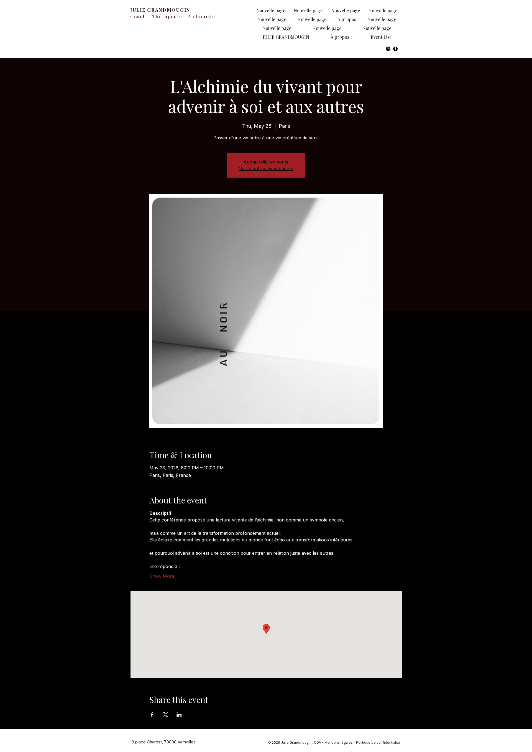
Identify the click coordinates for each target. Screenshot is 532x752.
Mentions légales (338, 742)
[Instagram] (388, 49)
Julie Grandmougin (296, 742)
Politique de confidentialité (378, 742)
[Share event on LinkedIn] (179, 714)
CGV (317, 742)
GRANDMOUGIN (168, 10)
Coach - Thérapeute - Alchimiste (172, 16)
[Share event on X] (165, 714)
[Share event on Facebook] (152, 714)
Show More (161, 576)
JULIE (138, 10)
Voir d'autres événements (266, 168)
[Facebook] (395, 49)
